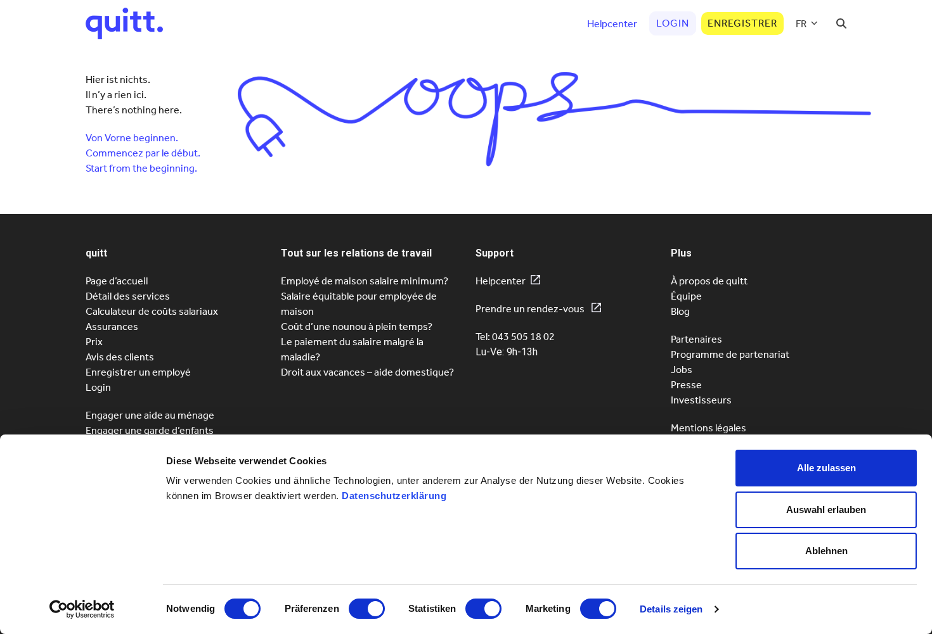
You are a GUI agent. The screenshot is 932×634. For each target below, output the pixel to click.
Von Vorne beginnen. (132, 138)
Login (98, 387)
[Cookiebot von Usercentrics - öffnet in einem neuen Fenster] (82, 609)
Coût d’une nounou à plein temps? (356, 326)
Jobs (681, 370)
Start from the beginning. (141, 168)
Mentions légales (708, 428)
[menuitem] (806, 23)
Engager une (150, 430)
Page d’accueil (117, 281)
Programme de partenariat (730, 354)
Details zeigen (671, 609)
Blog (680, 311)
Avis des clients (120, 357)
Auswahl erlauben (826, 509)
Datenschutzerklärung (394, 495)
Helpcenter (501, 281)
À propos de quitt (709, 281)
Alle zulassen (826, 467)
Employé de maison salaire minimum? (364, 281)
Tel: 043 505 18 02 (515, 337)
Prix (94, 342)
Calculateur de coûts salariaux (152, 311)
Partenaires (696, 339)
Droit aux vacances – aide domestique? (367, 372)
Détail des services (128, 296)
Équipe (686, 296)
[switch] (367, 609)
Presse (686, 385)
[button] (841, 23)
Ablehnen (826, 550)
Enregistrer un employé (138, 372)
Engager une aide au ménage (150, 415)
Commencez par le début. (143, 153)
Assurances (112, 326)
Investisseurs (701, 400)
